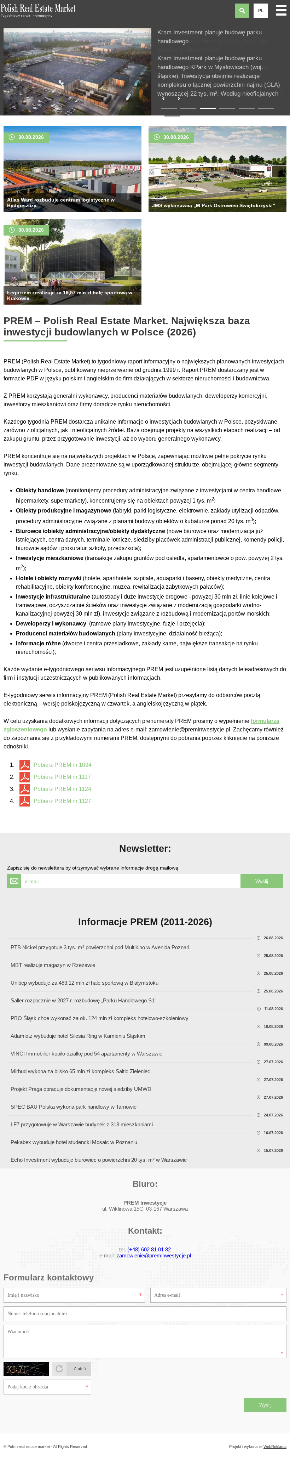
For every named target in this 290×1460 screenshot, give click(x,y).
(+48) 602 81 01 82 (149, 1249)
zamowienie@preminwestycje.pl (153, 1255)
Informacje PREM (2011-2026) (145, 922)
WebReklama (274, 1446)
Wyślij (265, 1405)
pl (260, 10)
